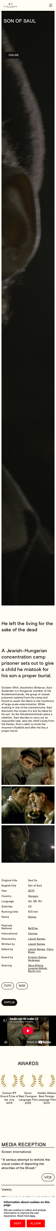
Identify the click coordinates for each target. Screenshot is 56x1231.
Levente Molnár (37, 968)
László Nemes (36, 939)
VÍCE (48, 1177)
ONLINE (14, 55)
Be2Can (33, 928)
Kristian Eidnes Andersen (37, 959)
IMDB (22, 985)
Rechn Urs (34, 971)
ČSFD (7, 985)
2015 (31, 890)
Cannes (33, 933)
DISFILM (9, 1002)
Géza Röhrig (35, 965)
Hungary (33, 896)
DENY (18, 1223)
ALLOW (35, 1223)
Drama (32, 917)
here (32, 1216)
